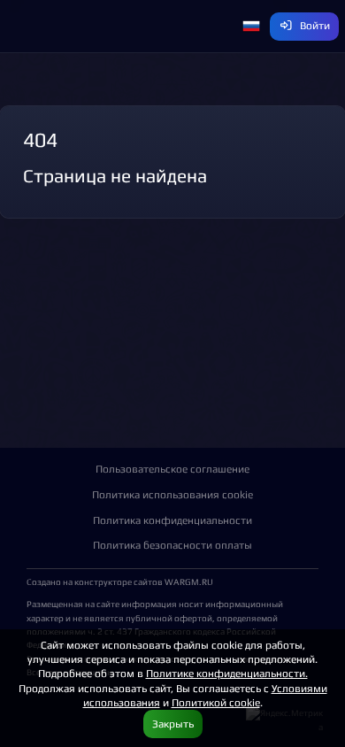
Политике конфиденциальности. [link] (227, 673)
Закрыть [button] (173, 723)
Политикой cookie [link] (216, 702)
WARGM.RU (189, 581)
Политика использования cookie (172, 494)
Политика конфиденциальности (172, 520)
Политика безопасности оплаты (172, 544)
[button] (251, 27)
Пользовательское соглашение (172, 468)
